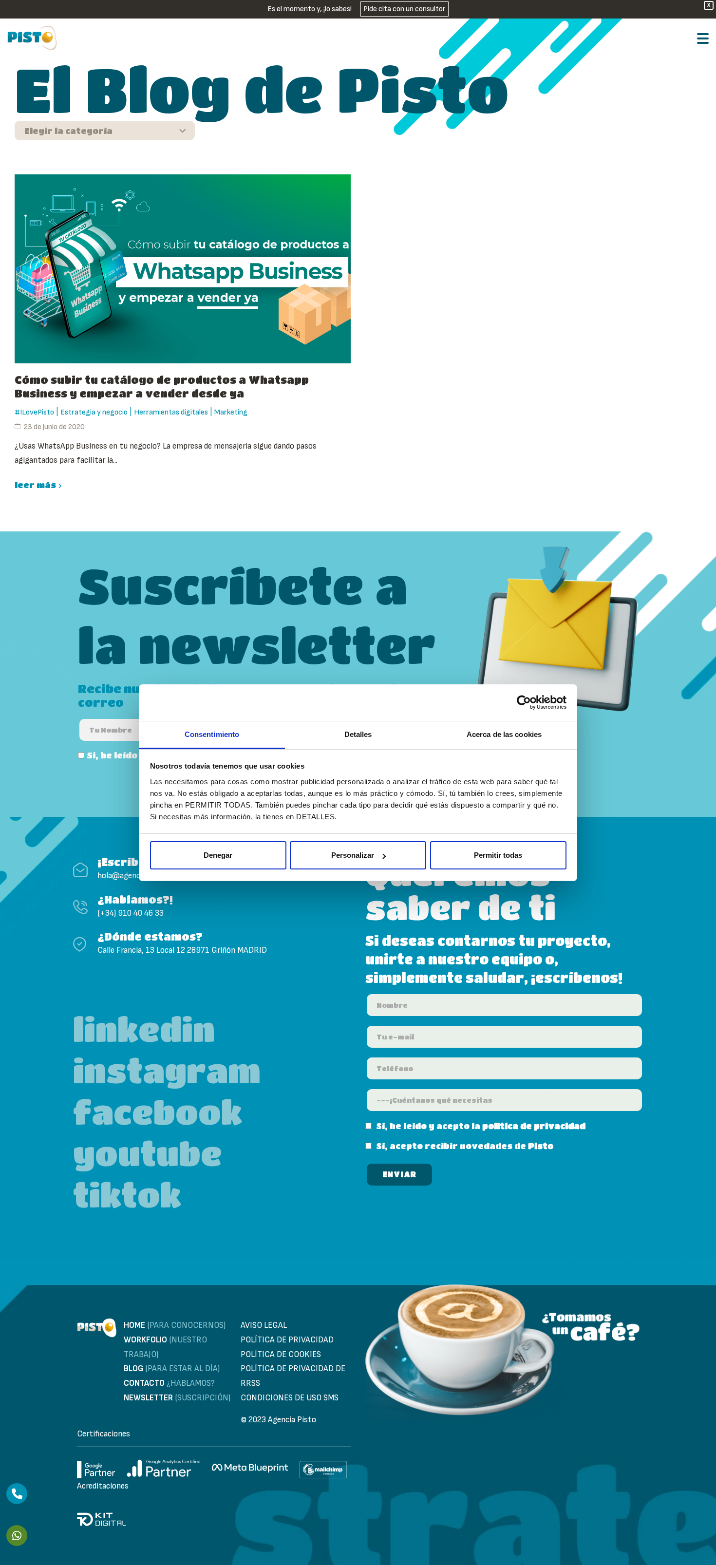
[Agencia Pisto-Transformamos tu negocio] (32, 38)
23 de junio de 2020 (54, 427)
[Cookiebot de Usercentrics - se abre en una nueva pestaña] (523, 702)
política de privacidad (533, 1126)
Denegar (218, 855)
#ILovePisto (34, 412)
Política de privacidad (287, 1340)
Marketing (230, 412)
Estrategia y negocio (94, 412)
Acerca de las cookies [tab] (504, 734)
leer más (35, 485)
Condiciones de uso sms (290, 1398)
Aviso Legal (264, 1325)
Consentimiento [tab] (212, 734)
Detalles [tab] (358, 734)
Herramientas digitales (171, 412)
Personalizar (352, 855)
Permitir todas (498, 855)
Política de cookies (281, 1354)
